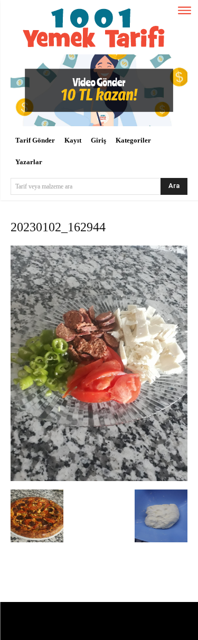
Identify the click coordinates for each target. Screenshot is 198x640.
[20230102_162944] (99, 479)
